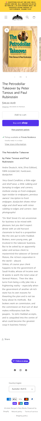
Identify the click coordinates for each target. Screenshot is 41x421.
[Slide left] (14, 77)
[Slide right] (26, 77)
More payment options (20, 129)
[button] (6, 17)
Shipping (5, 107)
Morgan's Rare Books (19, 408)
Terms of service (31, 411)
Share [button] (7, 339)
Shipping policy (22, 415)
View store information (15, 144)
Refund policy (17, 411)
